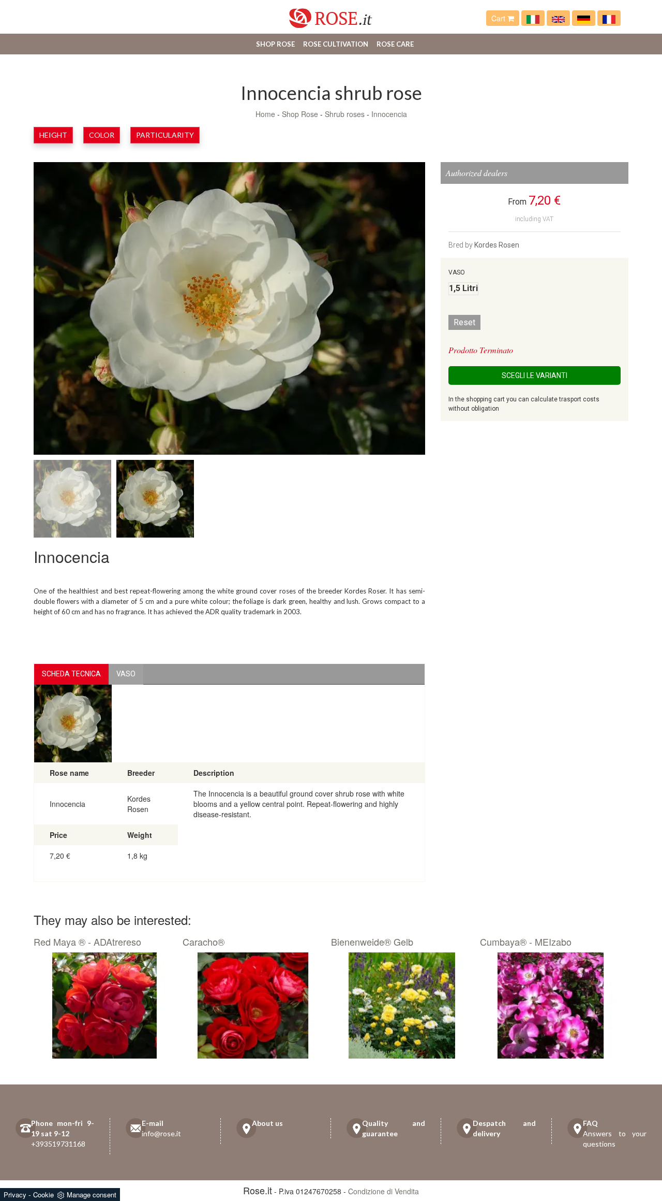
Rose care (395, 44)
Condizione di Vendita (383, 1191)
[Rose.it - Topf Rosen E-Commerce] (583, 18)
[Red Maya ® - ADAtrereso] (104, 1005)
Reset (464, 322)
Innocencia (389, 114)
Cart (499, 18)
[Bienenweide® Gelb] (401, 1005)
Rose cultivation (335, 44)
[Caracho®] (253, 1005)
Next (389, 311)
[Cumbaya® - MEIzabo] (550, 1005)
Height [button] (53, 135)
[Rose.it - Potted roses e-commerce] (558, 18)
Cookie (43, 1194)
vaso (126, 674)
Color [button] (101, 135)
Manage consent (91, 1194)
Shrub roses (345, 114)
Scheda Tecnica (71, 674)
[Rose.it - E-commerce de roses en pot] (609, 18)
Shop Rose (275, 44)
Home (265, 114)
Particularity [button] (165, 135)
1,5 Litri (463, 288)
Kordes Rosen (496, 245)
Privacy (15, 1194)
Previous (69, 311)
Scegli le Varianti (534, 375)
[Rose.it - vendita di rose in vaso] (533, 18)
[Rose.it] (330, 14)
